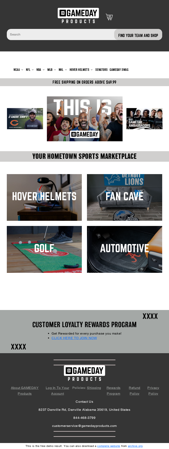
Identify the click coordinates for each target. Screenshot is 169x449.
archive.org (135, 446)
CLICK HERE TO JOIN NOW (74, 338)
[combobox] (84, 34)
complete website (108, 446)
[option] (85, 118)
